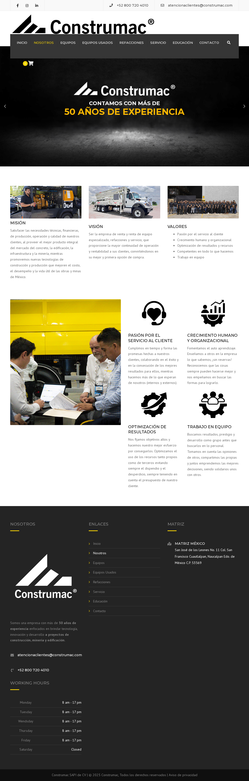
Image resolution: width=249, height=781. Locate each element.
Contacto (209, 43)
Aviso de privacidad (183, 775)
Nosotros (44, 43)
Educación (183, 43)
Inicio (22, 43)
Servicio (158, 43)
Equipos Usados (97, 43)
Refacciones (131, 43)
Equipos (68, 43)
